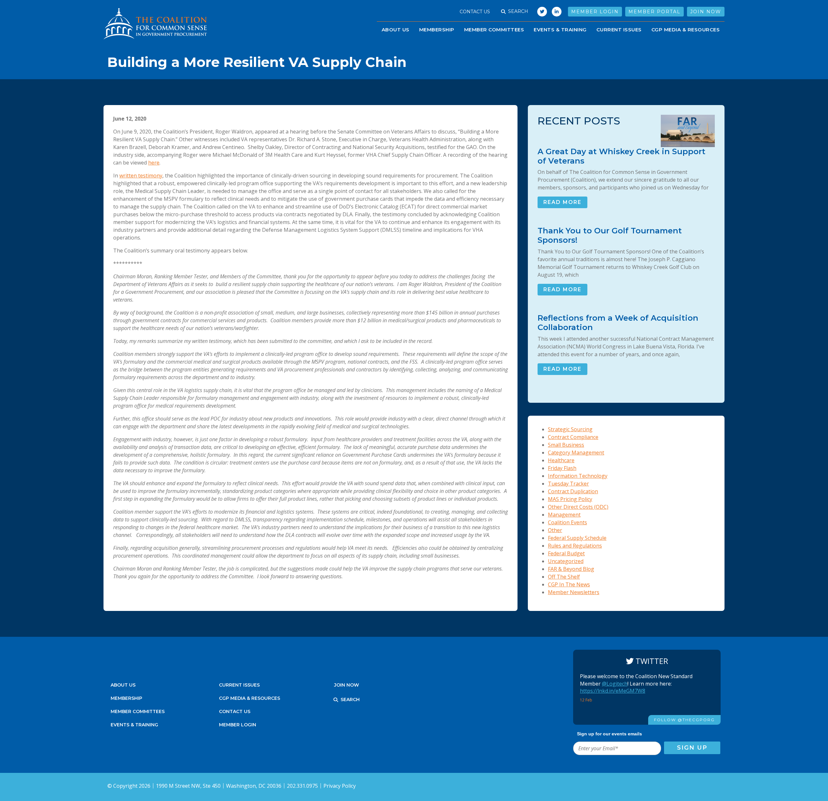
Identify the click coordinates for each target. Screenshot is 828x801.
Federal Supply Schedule (577, 537)
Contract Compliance (573, 437)
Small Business (566, 444)
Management (564, 514)
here (153, 162)
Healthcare (561, 460)
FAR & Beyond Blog (571, 568)
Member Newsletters (573, 592)
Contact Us (475, 12)
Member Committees (494, 30)
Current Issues (619, 30)
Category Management (576, 452)
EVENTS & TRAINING (560, 30)
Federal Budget (566, 553)
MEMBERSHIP (126, 698)
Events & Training (134, 725)
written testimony (140, 175)
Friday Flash (562, 468)
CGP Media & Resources (685, 30)
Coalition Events (567, 522)
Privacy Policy (339, 785)
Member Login (595, 12)
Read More (562, 202)
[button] (503, 11)
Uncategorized (565, 561)
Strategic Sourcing (570, 429)
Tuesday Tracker (568, 483)
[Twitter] (540, 11)
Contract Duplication (573, 491)
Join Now (705, 12)
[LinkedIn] (557, 11)
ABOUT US (395, 30)
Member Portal (654, 12)
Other (555, 530)
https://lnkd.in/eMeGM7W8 (612, 690)
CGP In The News (569, 584)
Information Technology (577, 475)
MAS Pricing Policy (570, 499)
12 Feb (586, 700)
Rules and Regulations (575, 545)
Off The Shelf (564, 576)
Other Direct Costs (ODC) (578, 506)
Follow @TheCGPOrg (684, 719)
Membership (436, 30)
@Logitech (614, 683)
